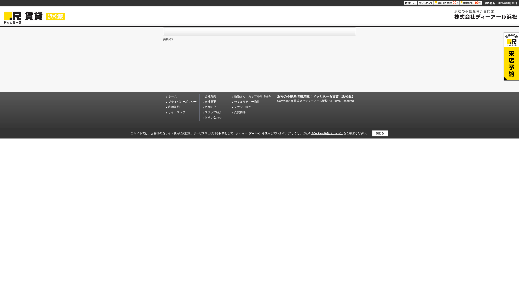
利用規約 (174, 106)
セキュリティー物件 (247, 101)
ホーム (172, 96)
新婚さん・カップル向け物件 (252, 96)
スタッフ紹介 (213, 112)
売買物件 (240, 112)
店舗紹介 (210, 106)
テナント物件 (242, 106)
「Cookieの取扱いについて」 (327, 133)
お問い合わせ (213, 117)
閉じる (380, 133)
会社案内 (210, 96)
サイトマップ (176, 112)
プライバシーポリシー (182, 101)
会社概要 (210, 101)
